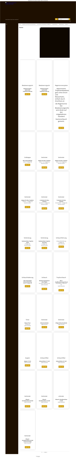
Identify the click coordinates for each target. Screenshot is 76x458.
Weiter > (45, 452)
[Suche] (69, 19)
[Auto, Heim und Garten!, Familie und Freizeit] (15, 10)
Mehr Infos (27, 94)
